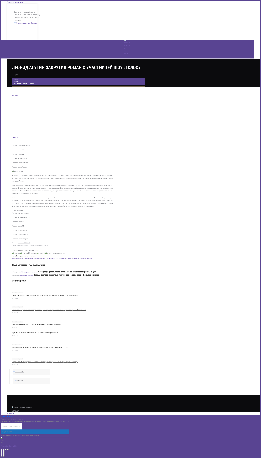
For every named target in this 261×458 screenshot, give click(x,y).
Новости (16, 81)
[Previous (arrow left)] (1, 453)
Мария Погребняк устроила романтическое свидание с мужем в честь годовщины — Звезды (45, 362)
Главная (15, 79)
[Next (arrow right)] (3, 453)
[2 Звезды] (24, 253)
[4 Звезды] (41, 253)
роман (36, 245)
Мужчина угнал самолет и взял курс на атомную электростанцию (35, 333)
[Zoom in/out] (8, 449)
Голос (21, 245)
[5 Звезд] (48, 253)
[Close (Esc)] (1, 449)
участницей (41, 245)
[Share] (3, 449)
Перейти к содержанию (15, 2)
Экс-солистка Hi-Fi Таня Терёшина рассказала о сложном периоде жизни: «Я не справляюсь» (45, 295)
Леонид (31, 245)
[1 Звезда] (16, 253)
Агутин (17, 245)
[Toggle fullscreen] (6, 449)
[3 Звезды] (32, 253)
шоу (46, 245)
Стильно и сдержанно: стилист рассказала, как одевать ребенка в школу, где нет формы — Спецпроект (49, 310)
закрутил (26, 245)
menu (126, 54)
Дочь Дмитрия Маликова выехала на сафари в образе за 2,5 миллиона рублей (39, 347)
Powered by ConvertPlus (9, 446)
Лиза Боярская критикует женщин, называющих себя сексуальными (36, 324)
